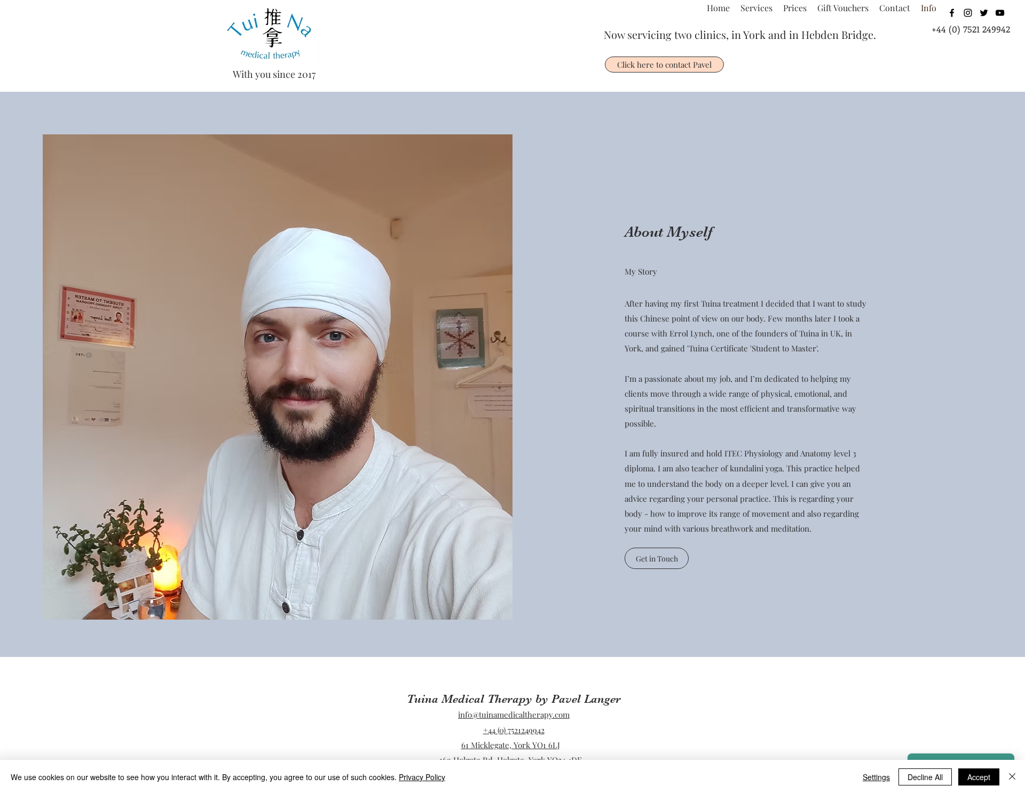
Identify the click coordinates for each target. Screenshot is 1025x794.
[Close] (1012, 776)
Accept (978, 777)
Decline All (925, 777)
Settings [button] (876, 777)
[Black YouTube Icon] (1000, 12)
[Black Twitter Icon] (984, 12)
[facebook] (952, 12)
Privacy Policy (422, 777)
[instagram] (968, 12)
